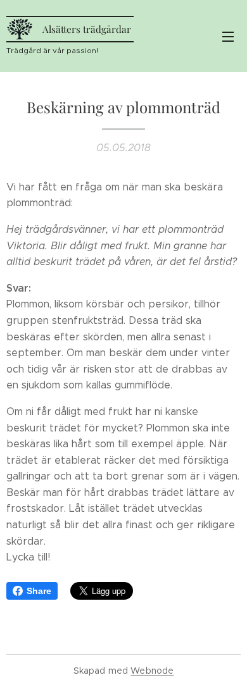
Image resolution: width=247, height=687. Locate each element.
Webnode (152, 670)
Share (39, 591)
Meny (228, 36)
